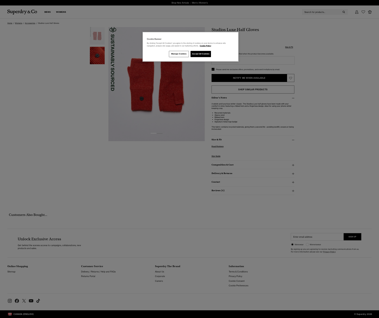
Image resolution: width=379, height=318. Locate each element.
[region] (190, 47)
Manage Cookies (178, 54)
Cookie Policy (205, 46)
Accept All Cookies (200, 54)
